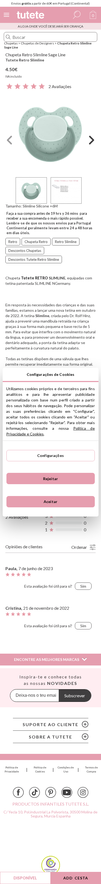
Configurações (50, 455)
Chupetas (11, 43)
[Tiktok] (34, 792)
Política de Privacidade (12, 769)
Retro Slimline (65, 242)
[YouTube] (66, 792)
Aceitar (50, 501)
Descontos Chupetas (24, 250)
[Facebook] (18, 792)
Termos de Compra (91, 769)
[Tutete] (31, 15)
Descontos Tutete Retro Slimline (33, 259)
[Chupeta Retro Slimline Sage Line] (50, 132)
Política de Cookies (40, 769)
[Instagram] (83, 792)
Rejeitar (50, 478)
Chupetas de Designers (37, 43)
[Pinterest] (50, 792)
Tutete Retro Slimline (24, 60)
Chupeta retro (36, 242)
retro (12, 242)
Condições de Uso (66, 769)
